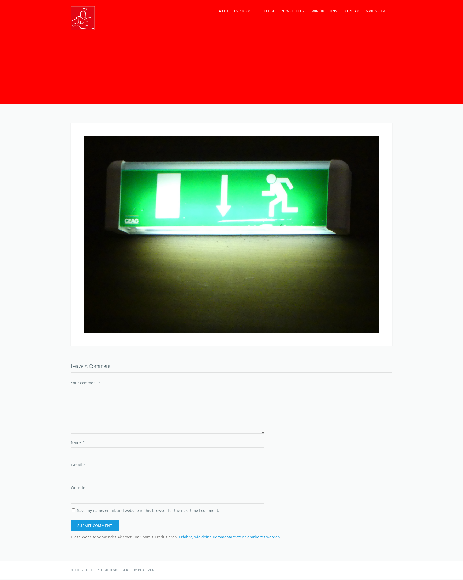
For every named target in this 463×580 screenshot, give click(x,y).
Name (78, 442)
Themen (266, 11)
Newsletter (293, 11)
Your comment (85, 382)
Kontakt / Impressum (365, 11)
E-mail (78, 464)
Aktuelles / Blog (235, 11)
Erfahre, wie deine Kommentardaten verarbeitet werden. (230, 537)
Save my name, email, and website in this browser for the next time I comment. (148, 510)
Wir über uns (324, 11)
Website (78, 487)
